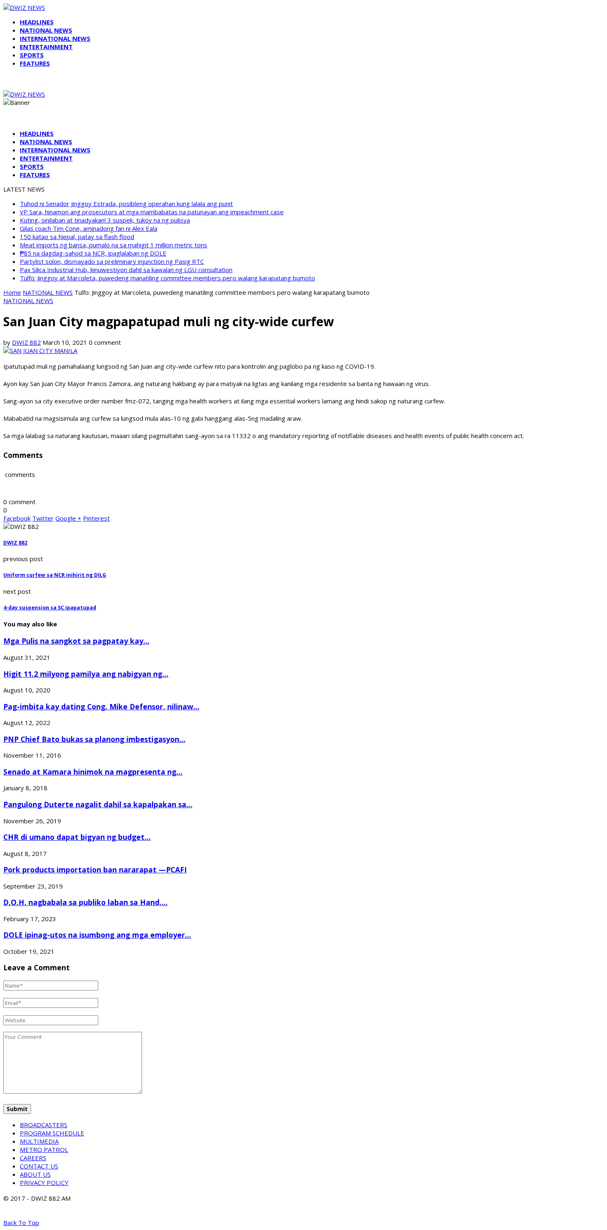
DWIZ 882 (26, 342)
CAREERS (33, 1158)
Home (12, 292)
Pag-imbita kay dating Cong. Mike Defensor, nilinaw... (101, 706)
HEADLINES (37, 22)
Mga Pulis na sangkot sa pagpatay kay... (76, 641)
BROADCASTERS (43, 1125)
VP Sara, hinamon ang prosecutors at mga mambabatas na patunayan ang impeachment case (152, 212)
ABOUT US (35, 1174)
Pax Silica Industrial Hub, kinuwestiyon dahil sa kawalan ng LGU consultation (126, 269)
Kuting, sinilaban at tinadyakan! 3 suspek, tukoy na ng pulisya (105, 220)
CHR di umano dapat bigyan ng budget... (77, 837)
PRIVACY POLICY (44, 1182)
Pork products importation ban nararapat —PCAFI (95, 870)
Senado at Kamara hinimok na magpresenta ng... (93, 772)
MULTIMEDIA (39, 1141)
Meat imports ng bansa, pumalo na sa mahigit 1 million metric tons (113, 245)
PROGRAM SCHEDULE (52, 1133)
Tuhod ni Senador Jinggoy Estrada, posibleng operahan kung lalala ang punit (126, 203)
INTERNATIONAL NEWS (55, 38)
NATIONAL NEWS (46, 30)
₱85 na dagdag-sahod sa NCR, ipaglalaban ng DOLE (93, 253)
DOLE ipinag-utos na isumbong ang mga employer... (97, 935)
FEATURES (35, 63)
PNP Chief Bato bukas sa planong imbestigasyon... (94, 739)
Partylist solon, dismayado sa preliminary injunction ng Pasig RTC (112, 261)
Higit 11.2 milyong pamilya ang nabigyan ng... (85, 674)
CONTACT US (39, 1166)
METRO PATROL (44, 1149)
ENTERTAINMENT (46, 47)
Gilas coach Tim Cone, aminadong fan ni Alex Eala (88, 228)
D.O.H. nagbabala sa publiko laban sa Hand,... (85, 902)
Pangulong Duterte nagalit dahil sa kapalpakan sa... (97, 804)
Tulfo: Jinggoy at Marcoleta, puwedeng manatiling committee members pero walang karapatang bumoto (167, 278)
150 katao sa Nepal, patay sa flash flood (77, 236)
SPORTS (32, 55)
